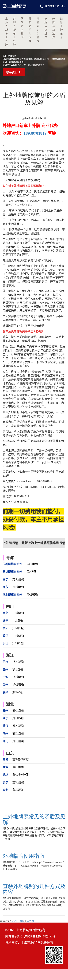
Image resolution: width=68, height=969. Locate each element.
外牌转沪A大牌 (30, 30)
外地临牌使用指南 (23, 855)
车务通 (30, 921)
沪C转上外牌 (22, 28)
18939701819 (54, 5)
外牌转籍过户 (53, 28)
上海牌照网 (17, 6)
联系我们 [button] (12, 72)
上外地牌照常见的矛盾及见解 (34, 819)
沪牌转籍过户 (45, 28)
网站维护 (43, 942)
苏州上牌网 (18, 921)
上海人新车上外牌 (6, 31)
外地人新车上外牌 (14, 31)
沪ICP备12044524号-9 (39, 936)
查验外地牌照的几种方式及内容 (34, 888)
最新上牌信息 (61, 28)
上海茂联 (27, 942)
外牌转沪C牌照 (38, 30)
